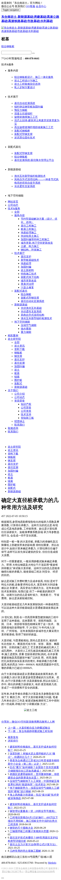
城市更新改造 (28, 280)
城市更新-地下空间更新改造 (37, 242)
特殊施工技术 (28, 273)
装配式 (18, 383)
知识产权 (26, 404)
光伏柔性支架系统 (24, 186)
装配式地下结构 (30, 277)
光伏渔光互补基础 (31, 308)
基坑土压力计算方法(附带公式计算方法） (33, 844)
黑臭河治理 (27, 284)
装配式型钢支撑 (23, 134)
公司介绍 (19, 393)
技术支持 (26, 414)
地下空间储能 (22, 321)
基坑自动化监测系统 (32, 301)
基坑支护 (26, 256)
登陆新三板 (27, 417)
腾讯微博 (41, 721)
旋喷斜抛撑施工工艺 (26, 117)
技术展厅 (19, 253)
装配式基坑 (20, 290)
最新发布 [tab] (13, 737)
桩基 (17, 373)
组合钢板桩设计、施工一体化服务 (33, 77)
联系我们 (19, 424)
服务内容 (19, 215)
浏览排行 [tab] (13, 740)
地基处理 (26, 263)
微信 (14, 721)
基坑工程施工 (28, 225)
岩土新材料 (27, 270)
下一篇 (30, 731)
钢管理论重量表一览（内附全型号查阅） (33, 811)
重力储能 (26, 332)
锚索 (17, 376)
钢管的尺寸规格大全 (21, 827)
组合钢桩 (26, 294)
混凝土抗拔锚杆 (23, 113)
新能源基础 (20, 304)
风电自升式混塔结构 (32, 314)
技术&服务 (14, 208)
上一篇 (29, 727)
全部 (17, 212)
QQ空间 (21, 721)
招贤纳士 (19, 421)
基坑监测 (19, 363)
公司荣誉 (26, 407)
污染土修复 (27, 287)
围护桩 (18, 380)
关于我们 (13, 390)
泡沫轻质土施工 (30, 236)
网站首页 (13, 201)
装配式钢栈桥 (22, 130)
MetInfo (52, 862)
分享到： (6, 721)
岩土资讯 (19, 345)
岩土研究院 (14, 339)
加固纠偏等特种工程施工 (35, 239)
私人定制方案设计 (24, 87)
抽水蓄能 (26, 328)
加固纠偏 (26, 266)
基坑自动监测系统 (24, 103)
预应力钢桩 (20, 110)
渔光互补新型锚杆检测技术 (30, 176)
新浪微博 (31, 721)
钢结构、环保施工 (31, 249)
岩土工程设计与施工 (26, 80)
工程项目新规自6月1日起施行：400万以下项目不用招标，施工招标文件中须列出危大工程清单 (33, 821)
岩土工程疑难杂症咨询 (27, 84)
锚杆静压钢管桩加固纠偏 (28, 106)
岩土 (17, 369)
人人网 (51, 721)
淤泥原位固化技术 (24, 137)
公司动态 (13, 205)
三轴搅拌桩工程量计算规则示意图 (29, 831)
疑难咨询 (13, 428)
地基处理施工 (28, 232)
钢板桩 (18, 352)
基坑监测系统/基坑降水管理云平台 (34, 160)
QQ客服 (30, 6)
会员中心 (41, 6)
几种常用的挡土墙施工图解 (25, 850)
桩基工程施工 (28, 229)
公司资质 (26, 411)
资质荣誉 (19, 400)
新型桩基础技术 (30, 260)
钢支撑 (18, 356)
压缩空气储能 (28, 325)
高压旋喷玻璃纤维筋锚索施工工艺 (33, 127)
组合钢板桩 (7, 46)
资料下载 (19, 349)
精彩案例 (13, 335)
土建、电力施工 (30, 246)
